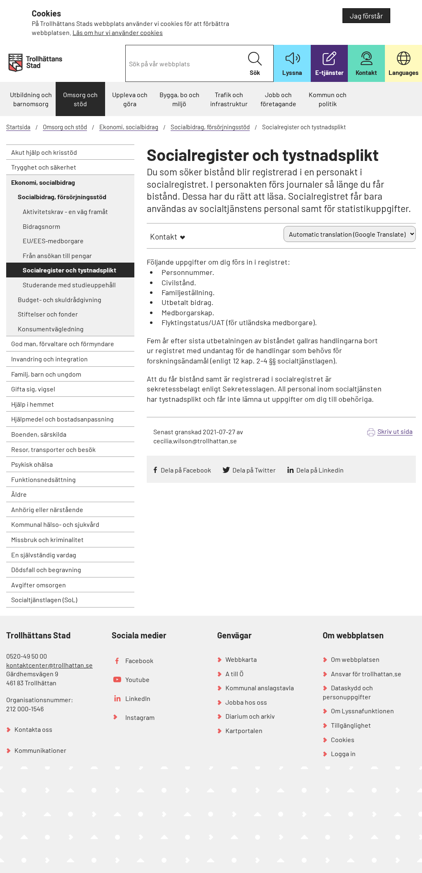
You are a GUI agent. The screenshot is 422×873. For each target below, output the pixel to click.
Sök (255, 72)
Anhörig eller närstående (47, 509)
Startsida (18, 126)
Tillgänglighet (351, 725)
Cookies (342, 739)
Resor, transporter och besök (53, 449)
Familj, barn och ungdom (46, 374)
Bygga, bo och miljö (179, 99)
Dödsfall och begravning (46, 569)
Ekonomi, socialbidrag (128, 126)
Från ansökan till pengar (57, 255)
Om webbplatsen (355, 659)
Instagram (140, 717)
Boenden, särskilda (38, 434)
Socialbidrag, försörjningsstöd (210, 126)
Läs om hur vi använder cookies (118, 32)
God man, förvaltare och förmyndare (62, 343)
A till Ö (234, 673)
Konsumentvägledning (51, 329)
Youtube (137, 679)
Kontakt (163, 236)
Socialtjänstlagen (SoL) (44, 599)
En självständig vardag (43, 555)
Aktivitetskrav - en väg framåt (65, 211)
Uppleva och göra (130, 99)
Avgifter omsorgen (38, 585)
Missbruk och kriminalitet (47, 539)
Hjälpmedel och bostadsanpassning (62, 419)
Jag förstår (366, 16)
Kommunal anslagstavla (259, 687)
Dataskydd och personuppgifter (348, 692)
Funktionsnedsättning (43, 479)
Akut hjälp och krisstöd (44, 152)
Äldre (19, 494)
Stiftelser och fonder (48, 314)
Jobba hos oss (246, 702)
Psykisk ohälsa (32, 464)
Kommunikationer (40, 750)
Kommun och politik (328, 99)
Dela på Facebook (186, 470)
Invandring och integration (49, 359)
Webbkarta (241, 659)
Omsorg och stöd (80, 99)
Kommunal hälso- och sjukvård (55, 524)
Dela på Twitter (254, 470)
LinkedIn (137, 698)
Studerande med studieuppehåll (69, 285)
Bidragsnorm (41, 226)
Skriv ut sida (395, 431)
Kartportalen (244, 730)
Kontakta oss (33, 729)
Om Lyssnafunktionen (362, 711)
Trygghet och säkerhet (43, 167)
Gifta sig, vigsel (33, 389)
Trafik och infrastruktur (229, 99)
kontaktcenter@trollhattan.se (49, 665)
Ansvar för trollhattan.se (366, 673)
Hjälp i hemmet (32, 404)
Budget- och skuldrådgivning (59, 299)
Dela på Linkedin (320, 470)
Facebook (139, 660)
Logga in (343, 753)
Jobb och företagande (278, 99)
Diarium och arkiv (250, 716)
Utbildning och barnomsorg (31, 99)
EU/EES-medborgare (53, 240)
